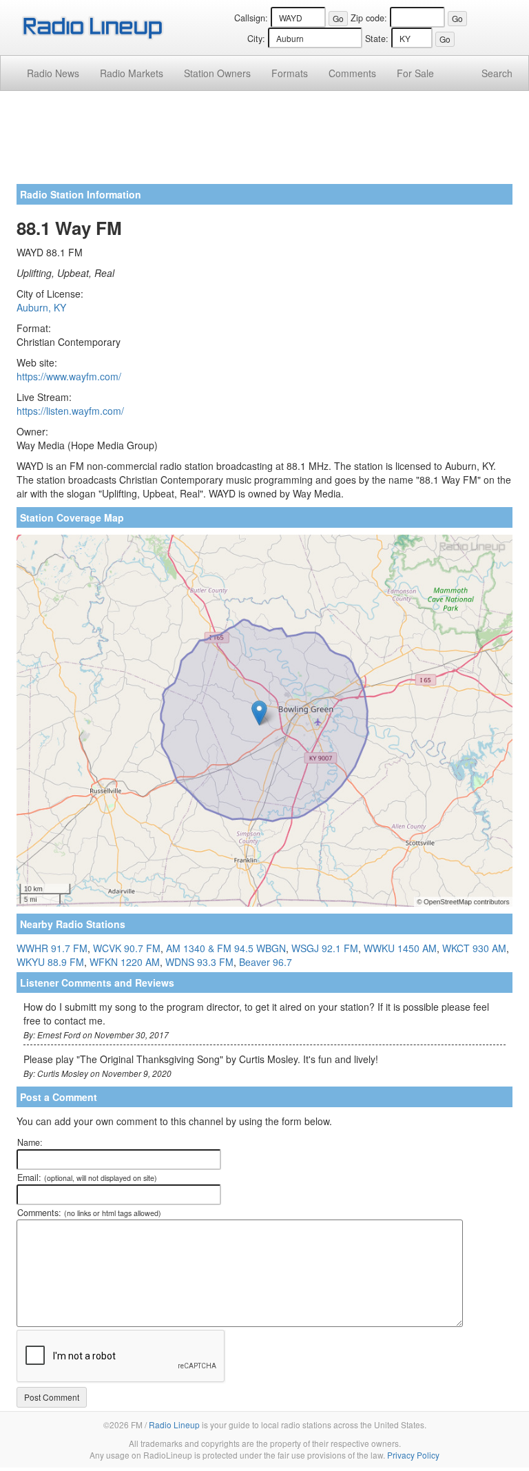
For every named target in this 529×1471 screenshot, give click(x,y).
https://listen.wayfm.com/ (70, 411)
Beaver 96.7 (265, 962)
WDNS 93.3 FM (199, 962)
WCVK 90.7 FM (126, 948)
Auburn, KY (41, 307)
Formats (289, 73)
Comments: (89, 1212)
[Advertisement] (264, 142)
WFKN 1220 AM (125, 962)
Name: (30, 1142)
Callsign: (251, 18)
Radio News (53, 73)
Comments (352, 73)
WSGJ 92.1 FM (324, 948)
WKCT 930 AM (474, 948)
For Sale (415, 73)
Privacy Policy (413, 1455)
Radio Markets (131, 73)
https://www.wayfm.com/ (69, 376)
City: (256, 38)
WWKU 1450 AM (400, 948)
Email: (87, 1177)
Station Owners (217, 73)
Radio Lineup (174, 1424)
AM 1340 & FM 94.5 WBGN (226, 948)
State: (376, 38)
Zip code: (369, 18)
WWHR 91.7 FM (52, 948)
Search (496, 73)
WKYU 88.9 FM (50, 962)
